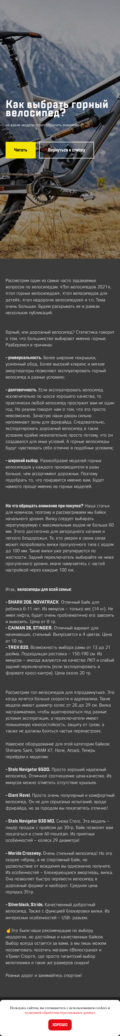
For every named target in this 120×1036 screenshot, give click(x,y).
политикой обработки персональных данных (60, 1012)
